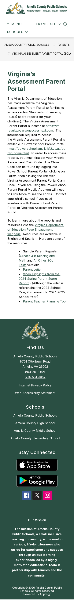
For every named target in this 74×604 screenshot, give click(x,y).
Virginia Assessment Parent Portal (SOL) (41, 53)
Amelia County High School (35, 423)
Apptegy (45, 594)
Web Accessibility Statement (35, 393)
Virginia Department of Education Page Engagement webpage (35, 229)
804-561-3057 (35, 377)
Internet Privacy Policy (35, 385)
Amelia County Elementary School (35, 438)
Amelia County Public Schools (27, 44)
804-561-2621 (35, 372)
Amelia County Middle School (35, 430)
